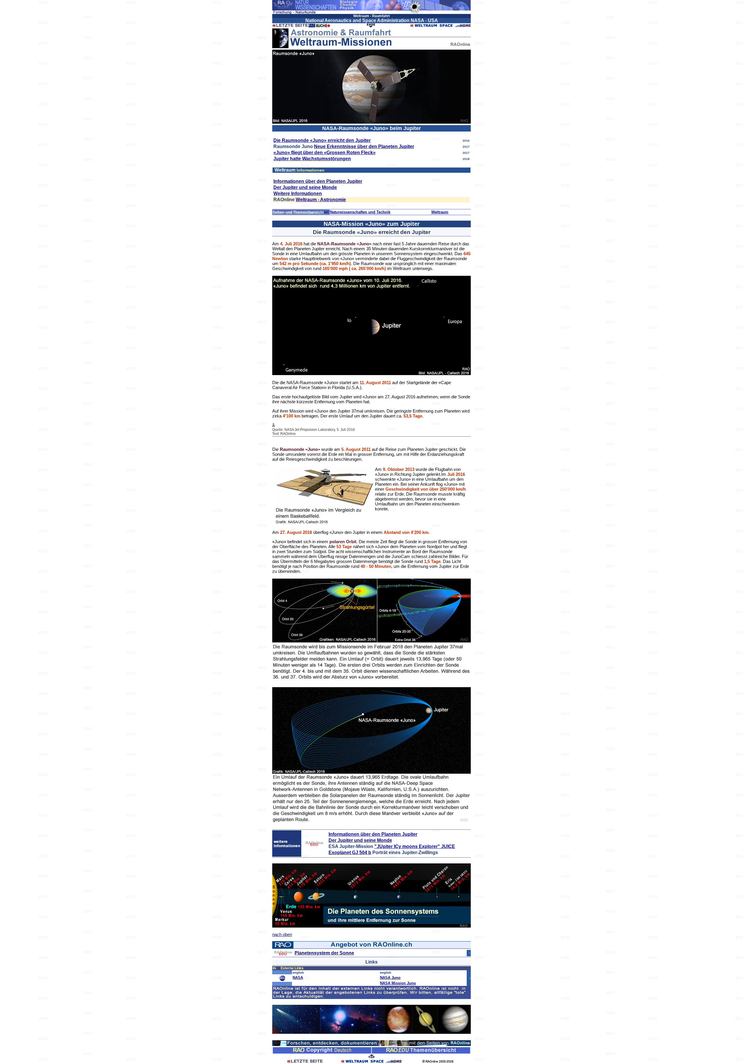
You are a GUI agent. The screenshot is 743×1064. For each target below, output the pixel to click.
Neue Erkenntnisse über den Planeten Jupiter (364, 146)
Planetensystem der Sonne (324, 952)
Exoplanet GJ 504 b (350, 852)
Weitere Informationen (297, 193)
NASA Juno (390, 977)
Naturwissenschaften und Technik (360, 212)
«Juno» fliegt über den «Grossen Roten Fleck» (324, 152)
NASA (298, 977)
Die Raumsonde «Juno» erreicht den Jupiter (322, 140)
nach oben (282, 934)
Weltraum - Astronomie (321, 199)
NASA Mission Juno (398, 983)
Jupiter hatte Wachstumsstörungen (312, 158)
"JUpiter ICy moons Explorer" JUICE (414, 846)
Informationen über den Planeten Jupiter (317, 181)
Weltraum (439, 212)
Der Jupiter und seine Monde (305, 187)
